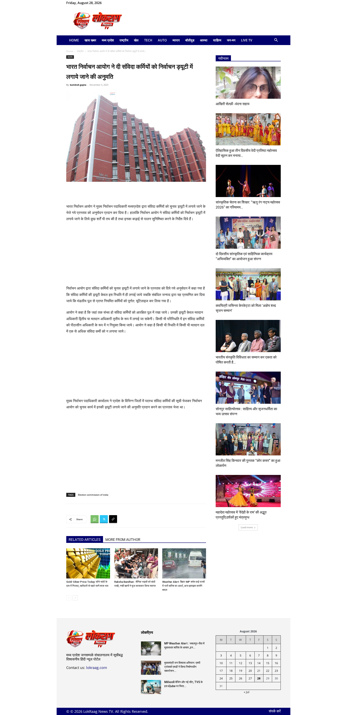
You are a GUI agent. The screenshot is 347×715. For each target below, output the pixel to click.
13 (250, 663)
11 (231, 663)
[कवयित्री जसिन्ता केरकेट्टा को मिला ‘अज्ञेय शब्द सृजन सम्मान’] (248, 284)
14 (258, 663)
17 (221, 671)
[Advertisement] (208, 21)
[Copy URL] (113, 519)
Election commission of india (93, 494)
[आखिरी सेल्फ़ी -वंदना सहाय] (248, 83)
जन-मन (231, 40)
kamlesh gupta (78, 84)
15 (267, 663)
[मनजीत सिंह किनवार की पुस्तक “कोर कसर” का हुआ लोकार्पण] (248, 439)
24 (221, 678)
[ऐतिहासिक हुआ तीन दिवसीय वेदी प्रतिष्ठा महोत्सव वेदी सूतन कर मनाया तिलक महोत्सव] (248, 129)
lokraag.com (96, 667)
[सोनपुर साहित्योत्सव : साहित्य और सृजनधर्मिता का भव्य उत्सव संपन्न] (248, 388)
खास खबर (90, 40)
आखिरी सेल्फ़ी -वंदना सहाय (232, 104)
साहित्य (217, 40)
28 (258, 678)
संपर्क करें (275, 711)
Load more (247, 527)
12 (240, 663)
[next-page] (75, 597)
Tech (148, 40)
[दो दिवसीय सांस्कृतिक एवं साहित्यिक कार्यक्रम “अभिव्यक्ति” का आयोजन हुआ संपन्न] (248, 233)
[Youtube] (124, 3)
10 (221, 663)
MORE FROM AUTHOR (122, 539)
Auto (162, 40)
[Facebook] (111, 3)
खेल (136, 40)
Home (74, 40)
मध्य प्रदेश (108, 40)
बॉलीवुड (189, 40)
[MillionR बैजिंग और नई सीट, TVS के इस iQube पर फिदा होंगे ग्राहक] (151, 687)
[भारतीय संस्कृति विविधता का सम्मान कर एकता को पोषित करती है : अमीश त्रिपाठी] (248, 336)
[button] (276, 40)
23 (276, 671)
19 (240, 671)
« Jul (246, 692)
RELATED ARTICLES (85, 539)
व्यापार (176, 40)
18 (231, 671)
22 (267, 671)
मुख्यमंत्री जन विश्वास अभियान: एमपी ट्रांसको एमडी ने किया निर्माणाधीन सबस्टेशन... (182, 666)
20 (250, 671)
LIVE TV (246, 40)
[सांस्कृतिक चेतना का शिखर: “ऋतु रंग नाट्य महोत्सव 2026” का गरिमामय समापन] (248, 181)
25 (231, 678)
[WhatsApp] (118, 3)
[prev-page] (68, 597)
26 (240, 678)
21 (258, 671)
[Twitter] (104, 519)
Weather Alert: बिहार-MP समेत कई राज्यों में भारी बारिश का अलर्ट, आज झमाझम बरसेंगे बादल (183, 585)
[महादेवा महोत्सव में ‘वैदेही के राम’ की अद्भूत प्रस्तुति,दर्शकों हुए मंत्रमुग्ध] (248, 491)
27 (250, 678)
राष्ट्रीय (123, 40)
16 (276, 663)
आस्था (203, 40)
